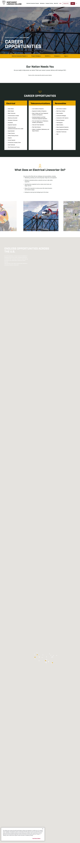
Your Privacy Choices (36, 838)
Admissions (42, 3)
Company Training (49, 3)
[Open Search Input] (76, 3)
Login (60, 3)
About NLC (56, 3)
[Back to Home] (13, 3)
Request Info (65, 3)
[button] (35, 657)
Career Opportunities (24, 37)
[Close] (42, 828)
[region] (23, 834)
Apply (73, 3)
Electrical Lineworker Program (32, 3)
